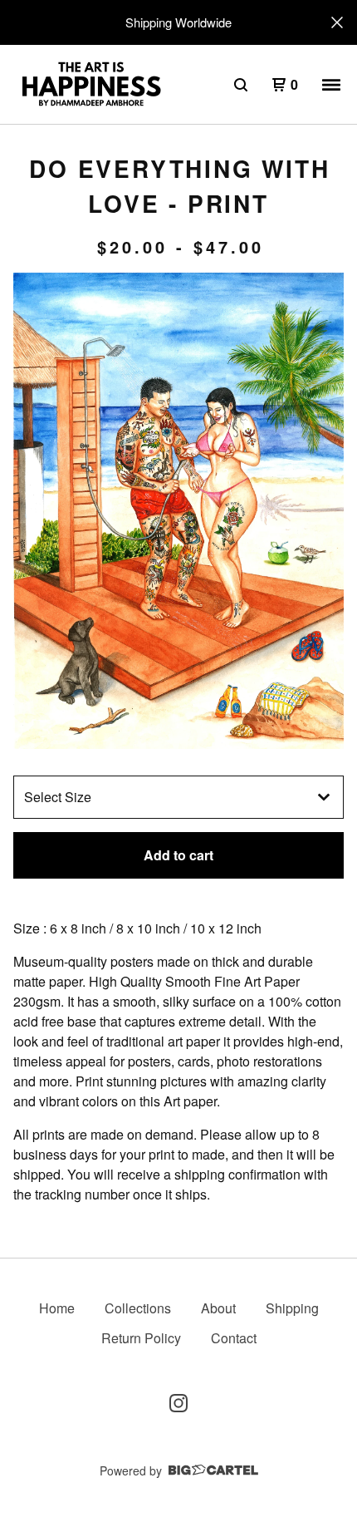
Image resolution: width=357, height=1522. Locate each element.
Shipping (292, 1308)
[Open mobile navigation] (331, 85)
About (218, 1308)
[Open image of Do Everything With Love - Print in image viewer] (178, 511)
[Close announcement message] (337, 22)
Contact (234, 1337)
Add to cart (178, 854)
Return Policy (141, 1337)
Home (57, 1308)
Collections (138, 1308)
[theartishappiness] (91, 84)
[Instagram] (178, 1403)
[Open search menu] (241, 84)
